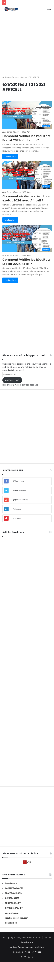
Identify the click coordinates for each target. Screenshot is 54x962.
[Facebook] (21, 957)
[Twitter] (25, 957)
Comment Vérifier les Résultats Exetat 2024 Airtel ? (26, 261)
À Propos (37, 952)
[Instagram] (32, 957)
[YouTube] (29, 957)
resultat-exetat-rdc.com (16, 918)
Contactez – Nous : (22, 952)
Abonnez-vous (12, 380)
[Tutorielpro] (12, 9)
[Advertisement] (27, 43)
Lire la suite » (10, 156)
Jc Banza (8, 132)
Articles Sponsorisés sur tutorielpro (27, 947)
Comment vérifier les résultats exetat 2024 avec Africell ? (26, 198)
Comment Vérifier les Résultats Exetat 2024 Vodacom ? (26, 138)
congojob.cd (11, 923)
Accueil (8, 77)
